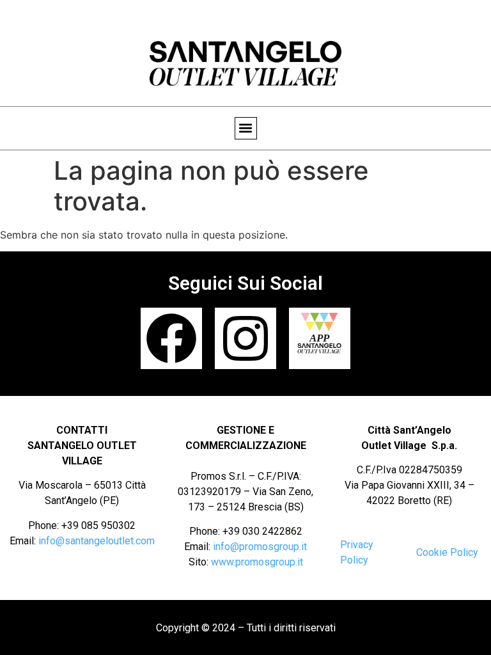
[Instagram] (245, 338)
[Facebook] (171, 338)
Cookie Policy (447, 552)
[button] (246, 128)
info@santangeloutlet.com (96, 541)
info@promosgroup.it (260, 547)
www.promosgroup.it (257, 562)
